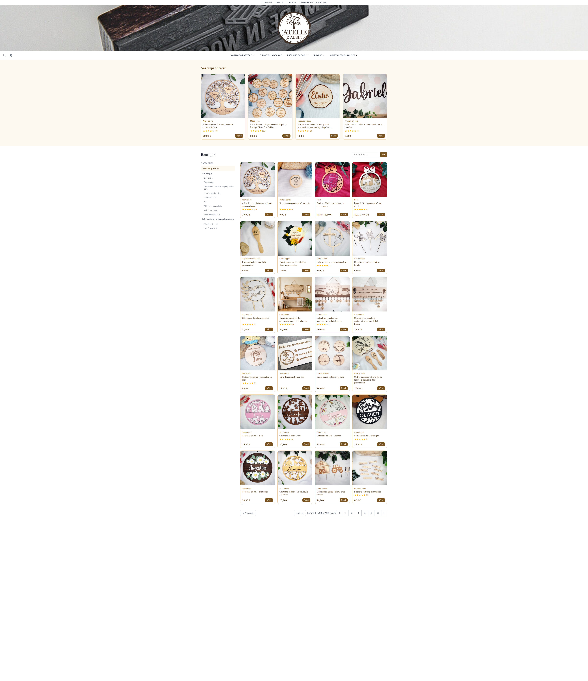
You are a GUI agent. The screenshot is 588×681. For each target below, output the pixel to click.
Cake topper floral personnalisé (255, 317)
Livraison (267, 2)
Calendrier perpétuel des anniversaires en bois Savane (329, 319)
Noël (206, 202)
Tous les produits (211, 168)
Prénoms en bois (296, 55)
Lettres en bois (210, 197)
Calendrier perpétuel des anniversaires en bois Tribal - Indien (366, 320)
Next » (300, 513)
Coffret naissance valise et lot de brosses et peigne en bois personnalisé (368, 379)
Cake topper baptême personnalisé (331, 261)
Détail (239, 136)
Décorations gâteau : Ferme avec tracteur (331, 493)
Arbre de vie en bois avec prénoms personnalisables (218, 126)
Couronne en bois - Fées (252, 435)
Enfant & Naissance (271, 55)
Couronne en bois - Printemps (255, 491)
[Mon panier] (11, 55)
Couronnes (208, 178)
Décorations (209, 182)
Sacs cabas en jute (212, 214)
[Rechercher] (4, 55)
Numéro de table (211, 228)
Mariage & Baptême (241, 55)
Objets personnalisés (342, 55)
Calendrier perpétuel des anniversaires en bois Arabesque (293, 319)
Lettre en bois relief (212, 193)
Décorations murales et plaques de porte (219, 187)
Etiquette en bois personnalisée (367, 491)
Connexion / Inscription (313, 2)
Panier (292, 2)
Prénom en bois (210, 210)
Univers (317, 55)
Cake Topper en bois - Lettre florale (366, 263)
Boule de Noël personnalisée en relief (367, 205)
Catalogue (207, 173)
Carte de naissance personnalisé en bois (257, 378)
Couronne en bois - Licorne (329, 435)
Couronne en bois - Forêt (290, 435)
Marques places (211, 224)
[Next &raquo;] (384, 513)
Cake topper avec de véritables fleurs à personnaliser (292, 263)
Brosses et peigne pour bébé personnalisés (254, 263)
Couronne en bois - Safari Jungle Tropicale (293, 493)
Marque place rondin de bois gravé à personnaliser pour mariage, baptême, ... (315, 126)
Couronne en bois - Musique (366, 435)
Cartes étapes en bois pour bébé (330, 376)
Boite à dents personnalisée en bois (294, 203)
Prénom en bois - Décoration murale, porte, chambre (364, 126)
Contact (280, 2)
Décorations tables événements (218, 219)
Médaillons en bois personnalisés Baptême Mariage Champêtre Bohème (268, 126)
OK (383, 154)
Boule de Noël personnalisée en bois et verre (330, 205)
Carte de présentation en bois (291, 376)
